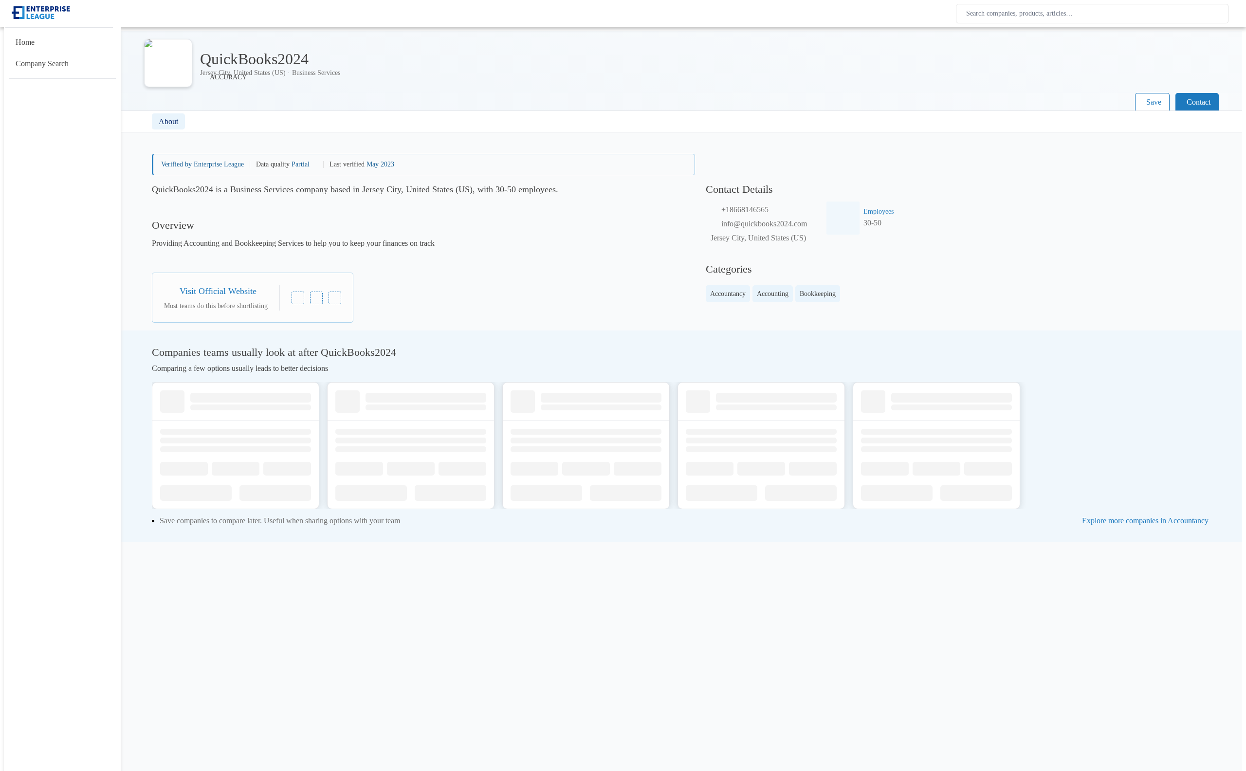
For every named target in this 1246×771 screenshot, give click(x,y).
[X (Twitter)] (335, 298)
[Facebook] (316, 298)
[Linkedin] (298, 298)
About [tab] (168, 121)
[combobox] (1094, 13)
